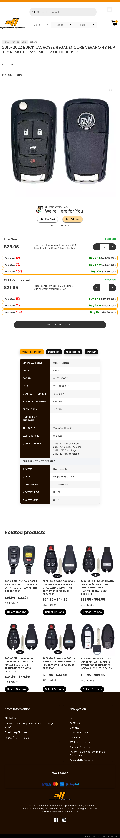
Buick (24, 42)
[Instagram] (64, 820)
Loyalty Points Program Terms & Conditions (87, 753)
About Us (75, 722)
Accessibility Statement (83, 760)
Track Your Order (79, 732)
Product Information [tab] (31, 352)
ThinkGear (113, 836)
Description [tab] (53, 352)
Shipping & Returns (80, 747)
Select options (16, 612)
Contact (74, 727)
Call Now (75, 219)
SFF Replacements (80, 742)
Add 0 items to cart (60, 324)
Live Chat (50, 219)
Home (6, 42)
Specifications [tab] (73, 352)
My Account (76, 737)
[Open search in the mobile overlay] (63, 12)
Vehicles (15, 42)
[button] (109, 9)
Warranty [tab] (91, 352)
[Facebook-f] (56, 820)
